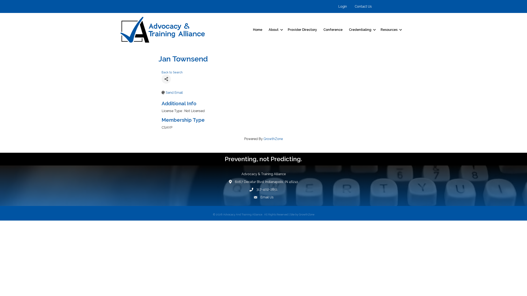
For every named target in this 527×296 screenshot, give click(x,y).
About (274, 30)
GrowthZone (273, 139)
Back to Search (172, 72)
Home (257, 30)
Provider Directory (302, 30)
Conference (333, 30)
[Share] (166, 79)
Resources (389, 30)
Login (342, 6)
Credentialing (360, 30)
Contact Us (363, 6)
